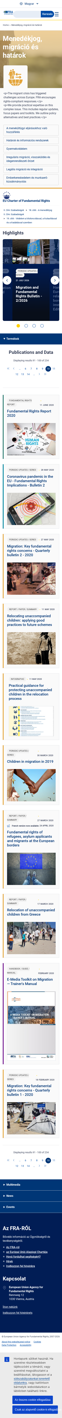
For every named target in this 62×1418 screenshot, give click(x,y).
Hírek (9, 1261)
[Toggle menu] (56, 14)
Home (6, 25)
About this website (10, 1342)
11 (54, 368)
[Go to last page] (45, 374)
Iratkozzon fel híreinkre (20, 1266)
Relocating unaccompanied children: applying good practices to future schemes (29, 620)
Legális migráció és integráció (24, 169)
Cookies (37, 1342)
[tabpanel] (31, 280)
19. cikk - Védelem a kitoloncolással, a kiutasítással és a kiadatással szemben (32, 220)
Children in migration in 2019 (30, 761)
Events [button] (10, 1207)
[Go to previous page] (14, 369)
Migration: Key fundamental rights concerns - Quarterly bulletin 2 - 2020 (29, 550)
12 (17, 374)
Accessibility (25, 1345)
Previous (7, 280)
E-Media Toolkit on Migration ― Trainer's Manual (30, 981)
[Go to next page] (39, 374)
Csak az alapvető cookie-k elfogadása (36, 1409)
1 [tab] (18, 326)
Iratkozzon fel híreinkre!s (17, 1312)
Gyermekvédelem (16, 148)
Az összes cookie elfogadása (32, 1399)
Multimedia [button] (13, 1184)
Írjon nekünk (10, 1307)
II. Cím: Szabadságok (14, 210)
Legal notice (24, 1342)
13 (22, 374)
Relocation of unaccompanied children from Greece (31, 912)
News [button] (9, 1195)
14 (28, 374)
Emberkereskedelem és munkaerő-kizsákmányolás (27, 179)
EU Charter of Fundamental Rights (26, 201)
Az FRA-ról (12, 1247)
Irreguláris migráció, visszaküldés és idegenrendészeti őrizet (28, 159)
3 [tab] (34, 326)
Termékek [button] (12, 338)
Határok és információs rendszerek (27, 140)
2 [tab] (26, 326)
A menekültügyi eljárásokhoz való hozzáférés (26, 130)
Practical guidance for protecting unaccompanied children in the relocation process (30, 692)
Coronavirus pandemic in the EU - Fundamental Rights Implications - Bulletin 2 (30, 480)
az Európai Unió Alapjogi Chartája (27, 1252)
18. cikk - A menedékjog (40, 210)
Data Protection (9, 1345)
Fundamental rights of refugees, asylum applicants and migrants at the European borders (30, 838)
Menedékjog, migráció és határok (26, 25)
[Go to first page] (8, 369)
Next (55, 280)
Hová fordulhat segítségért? (23, 1256)
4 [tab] (42, 326)
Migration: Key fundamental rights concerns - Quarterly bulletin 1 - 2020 (29, 1090)
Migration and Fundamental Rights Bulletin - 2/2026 (29, 294)
